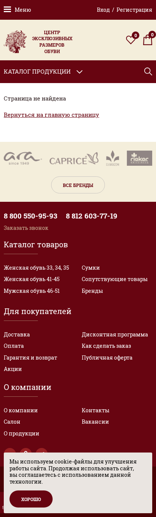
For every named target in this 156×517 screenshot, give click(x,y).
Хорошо (31, 499)
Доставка (17, 334)
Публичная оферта (107, 357)
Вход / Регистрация (124, 9)
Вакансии (95, 421)
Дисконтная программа (115, 334)
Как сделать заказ (106, 345)
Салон (12, 421)
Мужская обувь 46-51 (32, 290)
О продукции (21, 433)
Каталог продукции (37, 71)
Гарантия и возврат (30, 357)
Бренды (92, 290)
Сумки (91, 267)
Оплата (14, 345)
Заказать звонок (26, 227)
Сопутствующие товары (115, 279)
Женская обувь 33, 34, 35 (36, 267)
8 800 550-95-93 (30, 215)
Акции (13, 368)
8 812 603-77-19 (91, 215)
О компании (21, 410)
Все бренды (78, 185)
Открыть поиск (148, 71)
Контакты (95, 410)
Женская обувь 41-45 (31, 279)
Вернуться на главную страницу (51, 114)
